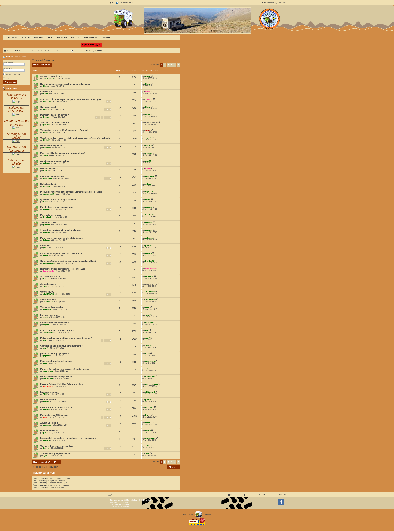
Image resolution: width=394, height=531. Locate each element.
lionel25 (148, 253)
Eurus (45, 109)
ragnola (148, 138)
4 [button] (171, 64)
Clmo (147, 353)
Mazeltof (126, 504)
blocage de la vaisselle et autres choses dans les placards (68, 438)
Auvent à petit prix (49, 423)
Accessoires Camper (50, 276)
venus (147, 130)
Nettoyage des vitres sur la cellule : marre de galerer (65, 84)
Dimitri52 (46, 140)
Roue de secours (48, 400)
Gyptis (148, 169)
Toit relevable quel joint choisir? (55, 453)
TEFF (45, 286)
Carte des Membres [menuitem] (125, 3)
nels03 (148, 92)
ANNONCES (61, 37)
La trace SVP (46, 92)
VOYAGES (39, 37)
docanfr (148, 145)
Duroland (47, 217)
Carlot (45, 132)
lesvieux (46, 117)
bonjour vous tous (49, 315)
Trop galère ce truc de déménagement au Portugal (64, 130)
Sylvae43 (148, 99)
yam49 (45, 248)
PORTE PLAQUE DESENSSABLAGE (57, 330)
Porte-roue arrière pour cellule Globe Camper (61, 238)
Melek (45, 86)
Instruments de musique (52, 176)
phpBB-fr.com (123, 502)
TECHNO (105, 37)
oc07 (147, 330)
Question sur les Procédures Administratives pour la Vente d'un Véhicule (75, 138)
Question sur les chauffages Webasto (58, 199)
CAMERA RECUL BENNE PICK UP (56, 407)
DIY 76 (147, 415)
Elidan (147, 76)
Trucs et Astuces (43, 60)
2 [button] (164, 64)
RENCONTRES (90, 37)
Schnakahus (150, 438)
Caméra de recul (48, 107)
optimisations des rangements (54, 323)
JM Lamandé (48, 78)
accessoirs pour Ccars (51, 76)
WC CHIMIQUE (47, 292)
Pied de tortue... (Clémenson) (54, 415)
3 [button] (168, 64)
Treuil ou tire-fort (48, 222)
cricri (147, 307)
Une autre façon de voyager (197, 514)
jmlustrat (46, 209)
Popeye (46, 448)
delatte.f (46, 440)
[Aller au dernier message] (152, 76)
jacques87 (47, 125)
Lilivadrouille (48, 271)
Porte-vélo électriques (50, 215)
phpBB (123, 500)
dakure (46, 163)
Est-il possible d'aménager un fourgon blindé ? (62, 153)
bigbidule (149, 192)
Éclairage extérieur (49, 392)
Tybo (45, 456)
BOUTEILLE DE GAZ (50, 430)
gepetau (46, 356)
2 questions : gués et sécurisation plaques (60, 230)
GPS (50, 37)
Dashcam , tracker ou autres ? (54, 115)
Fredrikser (149, 407)
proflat (116, 504)
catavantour (48, 371)
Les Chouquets (151, 384)
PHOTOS (75, 37)
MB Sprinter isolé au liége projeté (56, 376)
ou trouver (45, 246)
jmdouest (47, 309)
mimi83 (148, 161)
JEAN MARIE (48, 294)
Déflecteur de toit (48, 184)
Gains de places (48, 284)
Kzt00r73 (46, 279)
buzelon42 (149, 261)
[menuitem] (111, 3)
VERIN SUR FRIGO (49, 299)
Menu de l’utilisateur (15, 57)
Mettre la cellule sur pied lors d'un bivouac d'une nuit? (66, 338)
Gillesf (45, 94)
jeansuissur (48, 101)
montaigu (47, 425)
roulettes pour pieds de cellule (54, 161)
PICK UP (26, 37)
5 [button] (174, 64)
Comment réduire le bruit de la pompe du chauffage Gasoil (68, 261)
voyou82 (46, 325)
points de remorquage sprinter (54, 353)
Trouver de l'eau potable (51, 307)
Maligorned (47, 178)
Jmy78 (45, 340)
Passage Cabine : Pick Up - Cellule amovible (61, 384)
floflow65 (149, 323)
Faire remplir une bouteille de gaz (56, 361)
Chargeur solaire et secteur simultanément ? (61, 346)
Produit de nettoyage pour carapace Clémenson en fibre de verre (71, 192)
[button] (178, 65)
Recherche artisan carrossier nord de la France (62, 269)
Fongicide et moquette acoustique (56, 207)
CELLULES (12, 37)
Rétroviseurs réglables (51, 145)
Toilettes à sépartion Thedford (54, 122)
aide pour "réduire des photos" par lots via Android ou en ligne (70, 99)
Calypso (46, 148)
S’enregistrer (7, 78)
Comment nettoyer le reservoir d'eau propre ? (62, 253)
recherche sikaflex (49, 169)
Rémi (45, 171)
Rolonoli (46, 186)
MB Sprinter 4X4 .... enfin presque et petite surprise (64, 369)
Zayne (45, 155)
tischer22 (47, 409)
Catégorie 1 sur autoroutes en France (58, 446)
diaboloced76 (48, 194)
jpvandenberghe (49, 263)
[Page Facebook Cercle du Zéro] (281, 502)
